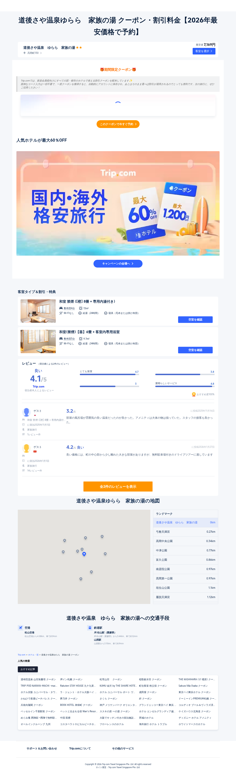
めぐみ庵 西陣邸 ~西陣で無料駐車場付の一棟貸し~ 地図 (40, 717)
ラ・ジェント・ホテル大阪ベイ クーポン (79, 692)
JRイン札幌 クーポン (71, 679)
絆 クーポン (145, 698)
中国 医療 (65, 717)
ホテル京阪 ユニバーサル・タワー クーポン (40, 692)
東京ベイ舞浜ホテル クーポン (195, 692)
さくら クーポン (108, 698)
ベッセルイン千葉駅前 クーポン (38, 711)
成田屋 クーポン (148, 692)
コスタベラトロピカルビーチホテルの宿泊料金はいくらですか (79, 724)
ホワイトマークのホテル (192, 724)
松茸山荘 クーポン (111, 679)
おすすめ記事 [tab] (28, 669)
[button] (204, 51)
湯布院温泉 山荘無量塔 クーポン (38, 679)
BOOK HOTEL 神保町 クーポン (76, 705)
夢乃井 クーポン (69, 698)
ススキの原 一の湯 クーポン (115, 711)
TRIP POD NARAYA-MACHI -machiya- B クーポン (40, 685)
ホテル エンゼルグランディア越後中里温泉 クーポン (158, 711)
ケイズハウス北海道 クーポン (195, 711)
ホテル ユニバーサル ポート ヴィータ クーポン (119, 692)
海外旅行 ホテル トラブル (153, 724)
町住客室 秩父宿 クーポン (153, 685)
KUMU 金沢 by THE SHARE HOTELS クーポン (119, 685)
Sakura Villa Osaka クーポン (193, 685)
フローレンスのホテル (112, 724)
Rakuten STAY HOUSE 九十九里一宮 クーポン (79, 685)
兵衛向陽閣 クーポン (32, 705)
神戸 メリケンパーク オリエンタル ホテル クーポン (119, 705)
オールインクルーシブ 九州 (35, 724)
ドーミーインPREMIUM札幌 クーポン (198, 698)
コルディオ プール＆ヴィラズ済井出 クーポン (198, 705)
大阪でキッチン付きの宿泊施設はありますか (119, 717)
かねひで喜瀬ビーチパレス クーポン (40, 698)
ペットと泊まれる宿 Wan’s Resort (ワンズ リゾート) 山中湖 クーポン (79, 711)
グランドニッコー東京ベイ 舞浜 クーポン (158, 705)
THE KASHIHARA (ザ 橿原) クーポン (198, 679)
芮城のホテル (146, 717)
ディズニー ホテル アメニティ (195, 717)
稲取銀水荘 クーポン (150, 679)
